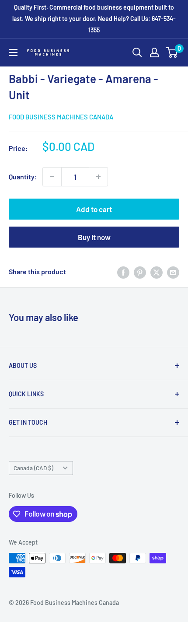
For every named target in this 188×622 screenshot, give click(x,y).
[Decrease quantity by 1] (52, 177)
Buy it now (94, 237)
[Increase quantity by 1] (98, 177)
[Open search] (137, 52)
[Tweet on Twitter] (156, 272)
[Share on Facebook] (123, 272)
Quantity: (23, 176)
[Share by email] (173, 272)
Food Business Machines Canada (61, 117)
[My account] (154, 52)
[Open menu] (13, 52)
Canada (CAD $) (33, 468)
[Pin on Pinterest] (140, 272)
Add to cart (94, 209)
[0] (172, 52)
